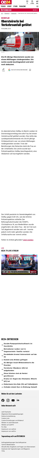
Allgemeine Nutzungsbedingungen (12, 414)
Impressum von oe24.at (8, 429)
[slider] (10, 272)
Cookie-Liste (5, 418)
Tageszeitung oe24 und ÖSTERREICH (13, 436)
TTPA (3, 451)
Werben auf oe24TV (7, 425)
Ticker (3, 6)
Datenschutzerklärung (8, 416)
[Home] (2, 13)
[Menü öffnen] (37, 6)
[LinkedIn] (18, 400)
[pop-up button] (31, 272)
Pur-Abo (4, 427)
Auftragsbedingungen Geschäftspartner (13, 442)
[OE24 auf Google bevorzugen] (30, 70)
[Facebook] (2, 400)
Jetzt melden (28, 240)
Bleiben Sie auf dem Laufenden (11, 394)
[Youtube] (13, 400)
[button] (19, 265)
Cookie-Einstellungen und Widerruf (12, 420)
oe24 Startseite (6, 412)
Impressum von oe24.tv (8, 431)
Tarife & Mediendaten (8, 445)
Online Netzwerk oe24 (8, 406)
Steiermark (13, 13)
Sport (9, 6)
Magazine (22, 6)
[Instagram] (8, 400)
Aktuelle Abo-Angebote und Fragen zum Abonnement (18, 447)
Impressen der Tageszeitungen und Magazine (15, 449)
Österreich (6, 10)
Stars (15, 6)
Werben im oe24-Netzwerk (9, 423)
